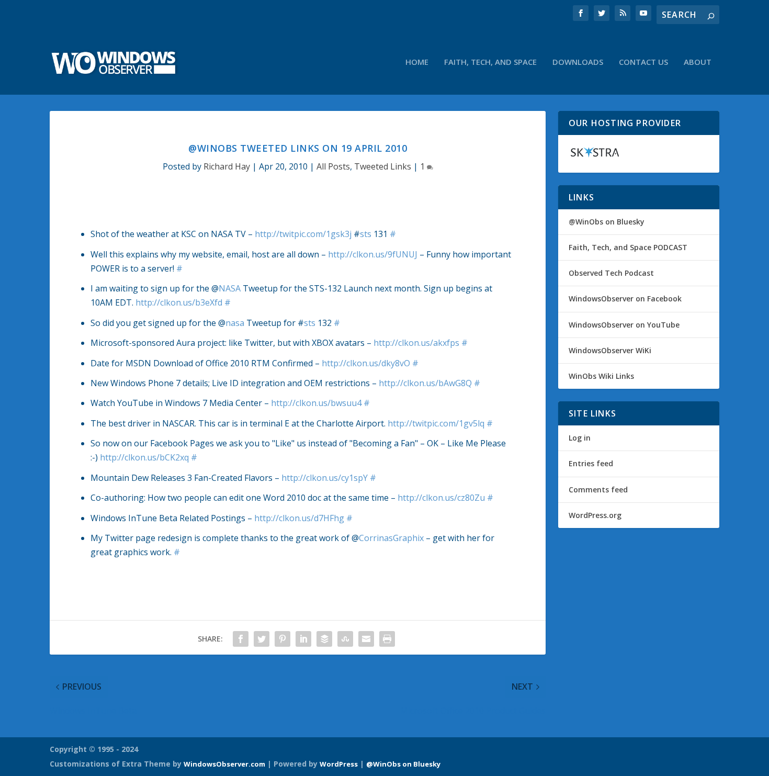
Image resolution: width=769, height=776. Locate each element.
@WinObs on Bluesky (606, 222)
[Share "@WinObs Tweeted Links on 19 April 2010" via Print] (387, 638)
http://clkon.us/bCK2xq (144, 457)
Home (416, 62)
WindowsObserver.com (224, 764)
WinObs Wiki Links (601, 376)
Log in (580, 438)
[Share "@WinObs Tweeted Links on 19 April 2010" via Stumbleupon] (345, 638)
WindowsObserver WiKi (610, 350)
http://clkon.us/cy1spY (324, 477)
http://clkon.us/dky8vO (366, 363)
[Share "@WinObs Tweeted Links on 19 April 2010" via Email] (366, 638)
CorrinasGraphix (391, 538)
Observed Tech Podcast (611, 273)
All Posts (333, 166)
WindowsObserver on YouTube (624, 325)
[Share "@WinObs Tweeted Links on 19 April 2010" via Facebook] (240, 638)
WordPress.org (595, 515)
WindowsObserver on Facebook (625, 298)
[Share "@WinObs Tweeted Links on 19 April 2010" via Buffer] (324, 638)
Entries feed (591, 463)
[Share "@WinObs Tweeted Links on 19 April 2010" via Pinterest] (282, 638)
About (697, 62)
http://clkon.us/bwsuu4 (316, 403)
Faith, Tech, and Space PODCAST (628, 247)
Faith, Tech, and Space (490, 62)
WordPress (339, 764)
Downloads (577, 62)
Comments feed (598, 489)
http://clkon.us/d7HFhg (299, 518)
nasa (234, 323)
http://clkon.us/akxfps (416, 342)
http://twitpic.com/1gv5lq (436, 423)
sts (365, 234)
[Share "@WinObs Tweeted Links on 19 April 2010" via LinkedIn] (303, 638)
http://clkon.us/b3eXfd (178, 302)
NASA (230, 288)
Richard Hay (226, 166)
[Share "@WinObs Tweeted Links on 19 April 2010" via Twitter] (261, 638)
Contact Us (643, 62)
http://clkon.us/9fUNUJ (372, 254)
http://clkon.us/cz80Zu (441, 497)
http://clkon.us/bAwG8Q (425, 383)
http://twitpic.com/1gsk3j (303, 234)
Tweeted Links (382, 166)
